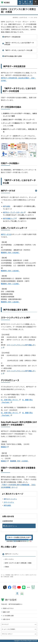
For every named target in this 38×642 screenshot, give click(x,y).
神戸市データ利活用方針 (12, 37)
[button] (20, 2)
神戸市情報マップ (9, 218)
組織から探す (6, 612)
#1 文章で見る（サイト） (10, 400)
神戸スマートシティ (11, 554)
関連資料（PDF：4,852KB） (10, 252)
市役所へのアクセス (8, 608)
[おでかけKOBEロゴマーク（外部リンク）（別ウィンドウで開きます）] (22, 593)
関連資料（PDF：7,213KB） (10, 283)
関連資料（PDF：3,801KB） (10, 271)
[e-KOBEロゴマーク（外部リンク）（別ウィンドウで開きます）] (17, 593)
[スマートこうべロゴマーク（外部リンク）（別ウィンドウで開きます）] (33, 587)
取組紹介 (4, 447)
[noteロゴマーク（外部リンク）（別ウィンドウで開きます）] (28, 587)
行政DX (7, 567)
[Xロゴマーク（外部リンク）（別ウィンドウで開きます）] (5, 587)
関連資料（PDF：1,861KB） (10, 302)
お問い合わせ (6, 619)
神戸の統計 (6, 206)
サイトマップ (5, 624)
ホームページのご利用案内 (8, 629)
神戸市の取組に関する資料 (13, 56)
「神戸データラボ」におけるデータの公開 (18, 50)
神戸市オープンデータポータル (13, 212)
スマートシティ (9, 559)
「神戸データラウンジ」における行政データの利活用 (19, 44)
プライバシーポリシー (7, 634)
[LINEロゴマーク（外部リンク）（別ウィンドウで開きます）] (23, 587)
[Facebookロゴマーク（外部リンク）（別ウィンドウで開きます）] (9, 587)
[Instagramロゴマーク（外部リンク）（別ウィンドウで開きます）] (14, 587)
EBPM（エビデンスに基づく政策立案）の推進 (18, 563)
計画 (12, 575)
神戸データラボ (8, 190)
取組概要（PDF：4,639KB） (19, 461)
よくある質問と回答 (8, 615)
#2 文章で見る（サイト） (10, 413)
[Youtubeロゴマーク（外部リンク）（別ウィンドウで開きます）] (19, 587)
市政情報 (7, 575)
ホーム (2, 575)
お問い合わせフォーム (11, 526)
